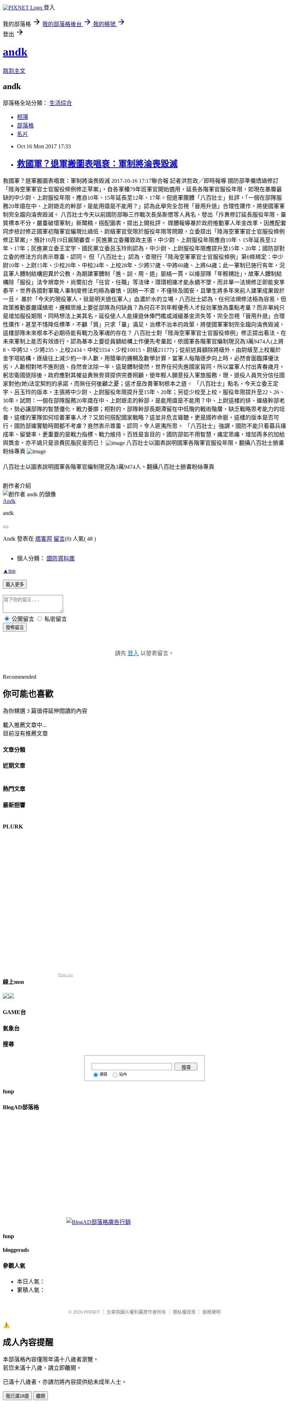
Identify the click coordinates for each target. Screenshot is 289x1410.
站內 (123, 1074)
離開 (40, 1396)
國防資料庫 (61, 558)
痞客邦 (43, 539)
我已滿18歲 (17, 1396)
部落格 (25, 126)
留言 (59, 539)
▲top (9, 571)
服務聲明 (211, 1312)
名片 (22, 134)
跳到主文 (14, 71)
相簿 (22, 117)
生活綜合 (60, 103)
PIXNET (92, 1312)
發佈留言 (15, 627)
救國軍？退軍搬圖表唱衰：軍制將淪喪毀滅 (97, 163)
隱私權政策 (184, 1312)
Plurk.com (65, 975)
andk (15, 51)
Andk (9, 501)
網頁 (103, 1074)
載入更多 (15, 584)
